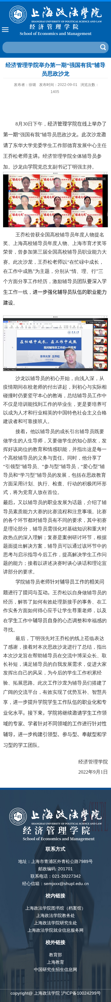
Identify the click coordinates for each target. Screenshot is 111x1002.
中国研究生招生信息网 (55, 969)
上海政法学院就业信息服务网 (55, 930)
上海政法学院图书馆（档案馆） (55, 908)
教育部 (55, 954)
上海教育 (55, 962)
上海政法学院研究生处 (55, 922)
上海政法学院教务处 (55, 915)
